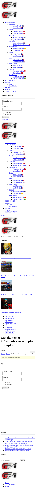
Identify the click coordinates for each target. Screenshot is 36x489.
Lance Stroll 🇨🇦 (18, 50)
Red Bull (11, 35)
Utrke (10, 84)
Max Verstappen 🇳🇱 (19, 37)
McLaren (12, 24)
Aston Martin (13, 46)
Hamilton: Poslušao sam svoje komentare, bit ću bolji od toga (16, 258)
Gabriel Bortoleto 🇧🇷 (19, 78)
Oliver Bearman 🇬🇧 (19, 62)
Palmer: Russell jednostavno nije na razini (11, 312)
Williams (11, 69)
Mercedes (12, 41)
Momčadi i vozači (10, 22)
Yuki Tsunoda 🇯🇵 (18, 65)
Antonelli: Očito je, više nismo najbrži (17, 450)
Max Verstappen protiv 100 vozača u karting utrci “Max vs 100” (16, 294)
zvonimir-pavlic (10, 318)
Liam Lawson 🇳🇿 (18, 39)
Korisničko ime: (7, 101)
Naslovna (3, 354)
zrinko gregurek (10, 331)
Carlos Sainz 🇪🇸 (18, 73)
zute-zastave (8, 320)
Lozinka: (5, 107)
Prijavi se (6, 117)
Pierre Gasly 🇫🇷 (18, 54)
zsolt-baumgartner (10, 329)
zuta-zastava (8, 322)
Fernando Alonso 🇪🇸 (19, 48)
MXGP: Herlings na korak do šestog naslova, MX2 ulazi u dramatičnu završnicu (19, 442)
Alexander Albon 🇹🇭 (19, 71)
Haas (10, 58)
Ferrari (11, 30)
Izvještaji (7, 82)
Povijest (7, 89)
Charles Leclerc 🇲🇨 (19, 31)
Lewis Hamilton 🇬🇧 (19, 33)
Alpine (11, 52)
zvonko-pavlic (9, 316)
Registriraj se (6, 119)
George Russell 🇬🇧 (19, 43)
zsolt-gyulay (8, 327)
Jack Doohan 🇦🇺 (18, 56)
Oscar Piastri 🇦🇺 (18, 28)
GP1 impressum (10, 484)
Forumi (8, 354)
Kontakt (7, 486)
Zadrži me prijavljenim (8, 113)
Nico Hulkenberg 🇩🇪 (19, 77)
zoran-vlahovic (9, 333)
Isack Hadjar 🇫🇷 (18, 67)
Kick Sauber (13, 75)
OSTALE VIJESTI (11, 91)
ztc (6, 325)
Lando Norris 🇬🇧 (18, 26)
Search (22, 460)
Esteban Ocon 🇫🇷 (18, 60)
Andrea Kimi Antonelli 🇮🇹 (21, 45)
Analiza (7, 88)
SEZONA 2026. (10, 80)
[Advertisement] (18, 408)
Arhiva (3, 215)
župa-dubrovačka (10, 323)
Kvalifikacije (13, 86)
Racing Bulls (13, 63)
